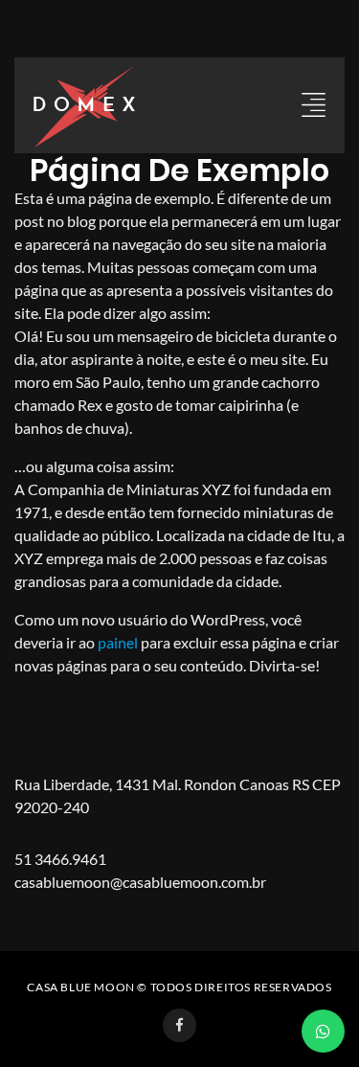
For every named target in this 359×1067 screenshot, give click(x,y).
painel (118, 642)
